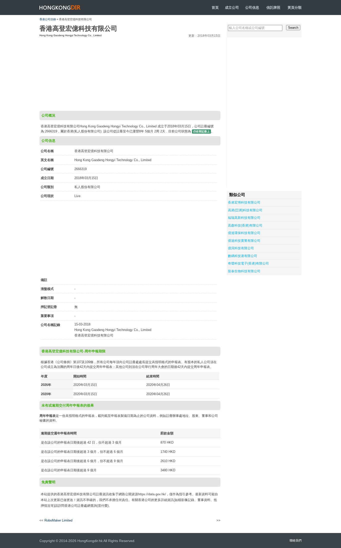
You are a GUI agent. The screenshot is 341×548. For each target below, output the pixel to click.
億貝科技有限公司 (241, 248)
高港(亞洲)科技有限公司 (245, 210)
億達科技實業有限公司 (244, 241)
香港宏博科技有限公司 (244, 202)
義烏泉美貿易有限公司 (201, 520)
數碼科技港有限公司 (242, 256)
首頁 (215, 7)
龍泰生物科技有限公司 (244, 271)
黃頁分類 (295, 7)
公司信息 (252, 7)
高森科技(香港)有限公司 (245, 225)
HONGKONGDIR (60, 7)
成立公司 (232, 7)
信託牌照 (273, 7)
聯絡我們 (296, 540)
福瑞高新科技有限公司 (244, 218)
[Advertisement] (129, 73)
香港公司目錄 (47, 19)
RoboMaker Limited (58, 520)
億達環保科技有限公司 (244, 233)
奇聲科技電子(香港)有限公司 (248, 263)
